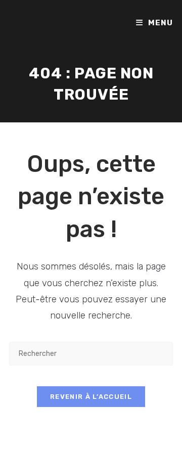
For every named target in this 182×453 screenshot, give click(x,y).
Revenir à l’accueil (91, 396)
